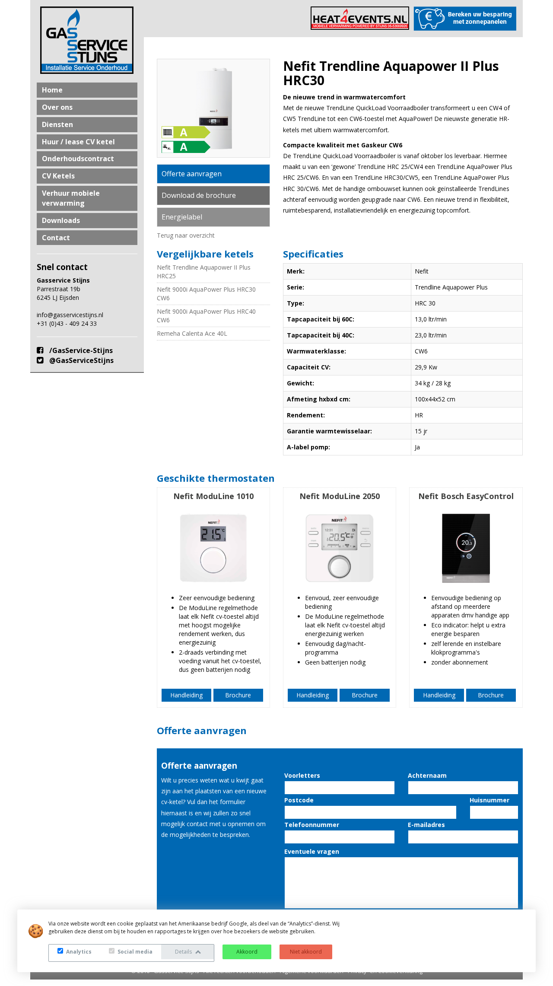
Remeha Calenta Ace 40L (192, 333)
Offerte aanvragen (192, 173)
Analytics (78, 951)
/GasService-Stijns (80, 350)
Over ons (57, 107)
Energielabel (182, 217)
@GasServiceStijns (81, 360)
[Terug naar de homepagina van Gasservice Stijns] (87, 40)
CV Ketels (58, 176)
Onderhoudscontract (78, 158)
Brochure (238, 695)
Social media (134, 951)
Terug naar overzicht (186, 235)
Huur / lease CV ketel (78, 141)
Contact (56, 237)
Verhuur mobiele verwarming (71, 198)
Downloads (61, 220)
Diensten (57, 124)
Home (52, 90)
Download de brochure (199, 195)
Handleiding (186, 695)
